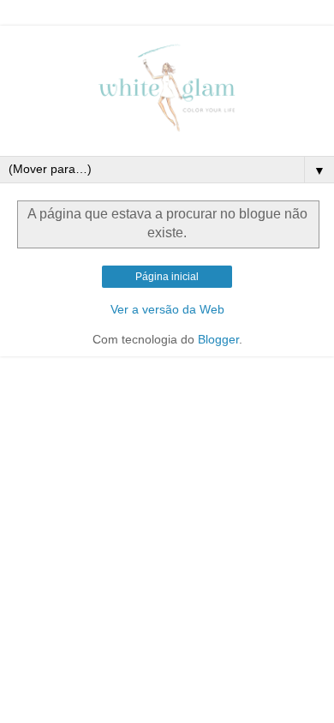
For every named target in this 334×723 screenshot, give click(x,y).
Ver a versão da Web (167, 309)
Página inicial (167, 277)
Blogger (218, 339)
